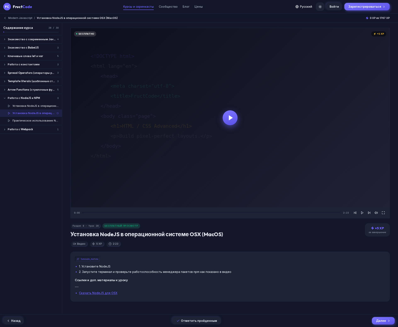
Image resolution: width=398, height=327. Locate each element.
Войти (334, 6)
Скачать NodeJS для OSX (98, 293)
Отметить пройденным (199, 320)
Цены (198, 6)
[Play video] (230, 117)
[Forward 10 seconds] (369, 213)
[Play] (362, 213)
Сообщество (168, 6)
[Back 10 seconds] (355, 213)
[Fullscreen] (383, 213)
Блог (186, 6)
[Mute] (376, 213)
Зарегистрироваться (364, 6)
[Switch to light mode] (320, 6)
